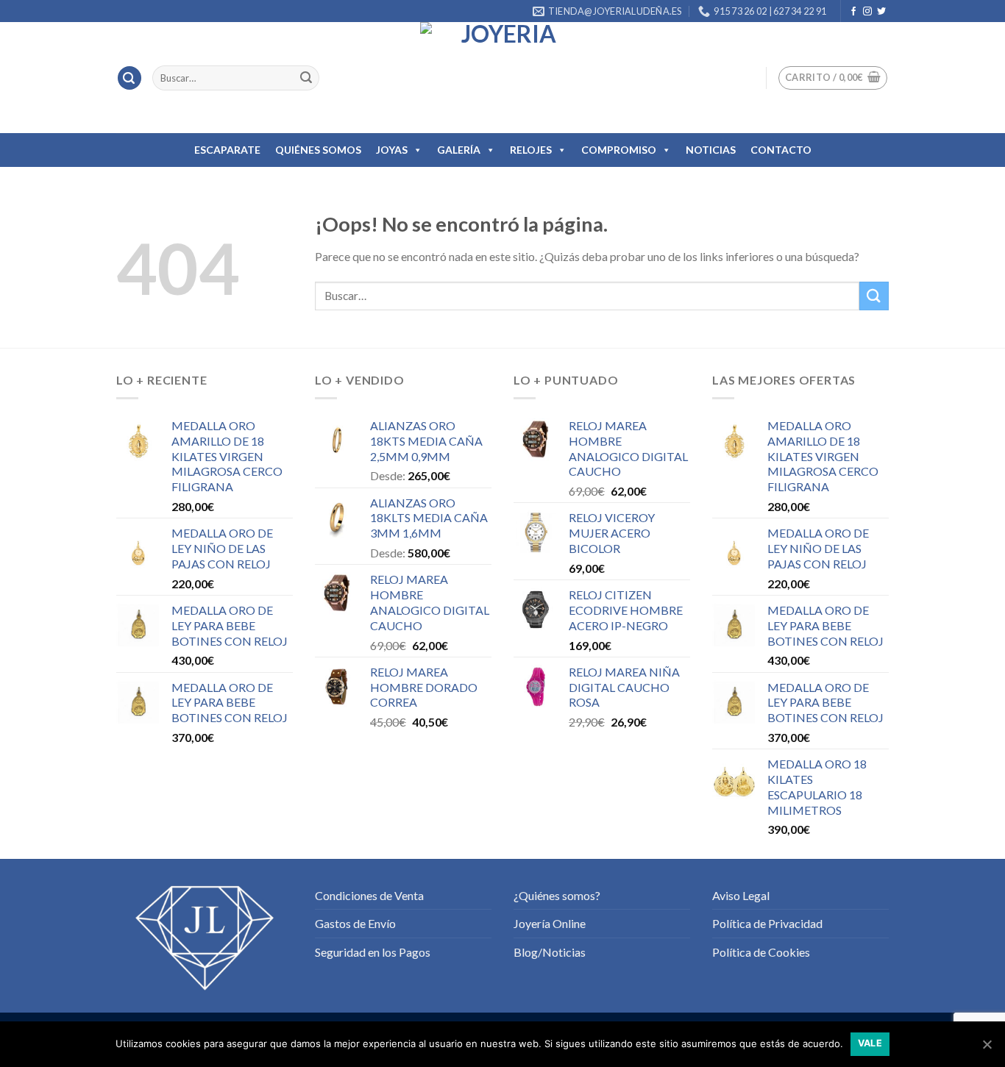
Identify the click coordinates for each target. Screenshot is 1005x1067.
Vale (870, 1043)
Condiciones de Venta (369, 895)
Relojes (531, 149)
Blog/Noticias (550, 952)
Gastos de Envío (355, 923)
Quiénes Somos (318, 149)
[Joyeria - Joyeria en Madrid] (502, 77)
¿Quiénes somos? (557, 895)
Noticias (711, 149)
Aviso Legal (741, 895)
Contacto (781, 149)
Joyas (392, 149)
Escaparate (227, 149)
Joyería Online (550, 923)
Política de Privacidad (767, 923)
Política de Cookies (761, 952)
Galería (458, 149)
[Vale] (986, 1044)
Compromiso (618, 149)
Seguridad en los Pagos (372, 952)
